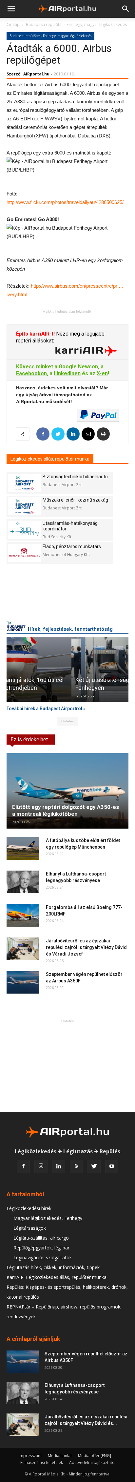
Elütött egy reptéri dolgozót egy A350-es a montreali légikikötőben (65, 810)
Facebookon (31, 373)
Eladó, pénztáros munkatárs (72, 546)
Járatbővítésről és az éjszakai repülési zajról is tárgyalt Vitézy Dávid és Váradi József (86, 947)
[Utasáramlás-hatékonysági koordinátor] (24, 530)
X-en (102, 373)
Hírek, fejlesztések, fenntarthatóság (70, 629)
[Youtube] (111, 1166)
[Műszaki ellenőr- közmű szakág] (24, 506)
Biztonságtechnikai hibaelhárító (75, 476)
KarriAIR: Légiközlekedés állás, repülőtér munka (56, 1277)
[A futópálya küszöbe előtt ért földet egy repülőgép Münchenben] (23, 848)
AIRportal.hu (36, 74)
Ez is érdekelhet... (30, 739)
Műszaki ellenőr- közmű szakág (75, 500)
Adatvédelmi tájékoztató (92, 1462)
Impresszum (30, 1455)
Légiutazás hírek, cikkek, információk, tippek (53, 1267)
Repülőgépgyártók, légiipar (41, 1248)
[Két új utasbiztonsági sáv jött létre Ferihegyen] (67, 669)
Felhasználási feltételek (41, 1462)
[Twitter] (94, 1166)
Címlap (13, 24)
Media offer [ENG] (94, 1455)
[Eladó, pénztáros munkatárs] (24, 553)
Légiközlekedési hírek (29, 1208)
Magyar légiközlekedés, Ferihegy (47, 1218)
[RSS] (76, 1166)
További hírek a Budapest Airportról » (46, 708)
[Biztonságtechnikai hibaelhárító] (24, 483)
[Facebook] (23, 1166)
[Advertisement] (67, 1065)
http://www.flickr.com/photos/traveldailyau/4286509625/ (65, 202)
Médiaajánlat (60, 1455)
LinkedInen (67, 373)
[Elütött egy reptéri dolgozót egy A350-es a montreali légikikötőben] (67, 791)
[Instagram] (41, 1166)
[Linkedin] (58, 1166)
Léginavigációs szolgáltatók (42, 1257)
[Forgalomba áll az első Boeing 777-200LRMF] (23, 915)
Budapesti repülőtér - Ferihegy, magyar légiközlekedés (76, 24)
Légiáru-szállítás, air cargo (41, 1238)
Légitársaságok (29, 1228)
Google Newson (78, 366)
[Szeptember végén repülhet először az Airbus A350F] (23, 982)
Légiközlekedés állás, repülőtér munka (49, 459)
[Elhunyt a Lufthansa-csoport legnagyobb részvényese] (23, 882)
